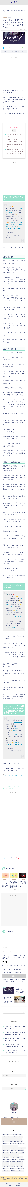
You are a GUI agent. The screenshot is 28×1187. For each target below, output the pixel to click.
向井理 (23, 1148)
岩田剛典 (6, 788)
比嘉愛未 (6, 1161)
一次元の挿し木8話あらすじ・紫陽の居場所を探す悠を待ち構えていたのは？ (15, 1033)
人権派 (7, 604)
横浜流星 (15, 1159)
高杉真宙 (21, 1170)
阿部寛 (14, 1170)
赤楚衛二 (13, 1168)
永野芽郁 (20, 1161)
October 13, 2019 (11, 755)
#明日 (17, 742)
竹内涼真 (19, 1166)
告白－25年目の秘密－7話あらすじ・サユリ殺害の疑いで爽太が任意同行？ (15, 1045)
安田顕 (14, 1150)
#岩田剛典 (15, 730)
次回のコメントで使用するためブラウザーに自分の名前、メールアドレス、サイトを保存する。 (14, 957)
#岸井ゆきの (9, 212)
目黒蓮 (13, 1166)
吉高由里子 (15, 1148)
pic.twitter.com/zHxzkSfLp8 (13, 616)
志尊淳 (22, 1152)
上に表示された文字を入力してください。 (13, 965)
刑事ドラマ (7, 1145)
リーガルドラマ (18, 1141)
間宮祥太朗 (6, 1170)
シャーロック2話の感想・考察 (14, 145)
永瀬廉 (13, 1161)
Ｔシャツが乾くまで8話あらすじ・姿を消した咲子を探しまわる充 (15, 1027)
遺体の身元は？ (12, 137)
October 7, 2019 (10, 239)
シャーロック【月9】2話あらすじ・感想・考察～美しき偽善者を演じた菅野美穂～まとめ (15, 152)
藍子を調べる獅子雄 (13, 139)
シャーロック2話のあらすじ (14, 134)
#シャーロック (10, 606)
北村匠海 (15, 1145)
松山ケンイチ (7, 1159)
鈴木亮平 (21, 1168)
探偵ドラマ (12, 788)
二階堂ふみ (21, 1143)
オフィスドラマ (7, 1134)
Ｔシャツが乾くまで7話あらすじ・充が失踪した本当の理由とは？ (15, 1051)
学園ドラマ (6, 1150)
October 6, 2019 (10, 627)
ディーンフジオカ (7, 786)
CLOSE (14, 130)
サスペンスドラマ (8, 1136)
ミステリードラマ (16, 786)
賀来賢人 (6, 1168)
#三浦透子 (16, 212)
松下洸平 (20, 1157)
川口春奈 (6, 1152)
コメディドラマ (17, 1134)
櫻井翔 (22, 1159)
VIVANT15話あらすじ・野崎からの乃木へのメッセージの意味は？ (15, 1039)
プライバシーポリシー (10, 1183)
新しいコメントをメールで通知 (12, 969)
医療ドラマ (7, 1148)
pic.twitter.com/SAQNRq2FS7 (14, 744)
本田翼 (13, 1157)
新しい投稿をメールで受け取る (12, 972)
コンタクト (20, 1183)
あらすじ (5, 17)
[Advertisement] (14, 73)
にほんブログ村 (7, 779)
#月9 (14, 742)
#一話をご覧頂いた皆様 (15, 222)
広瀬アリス (14, 1152)
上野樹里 (6, 1143)
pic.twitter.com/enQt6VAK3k (13, 228)
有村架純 (6, 1157)
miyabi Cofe (14, 2)
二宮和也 (13, 1143)
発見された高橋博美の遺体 (15, 141)
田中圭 (6, 1166)
